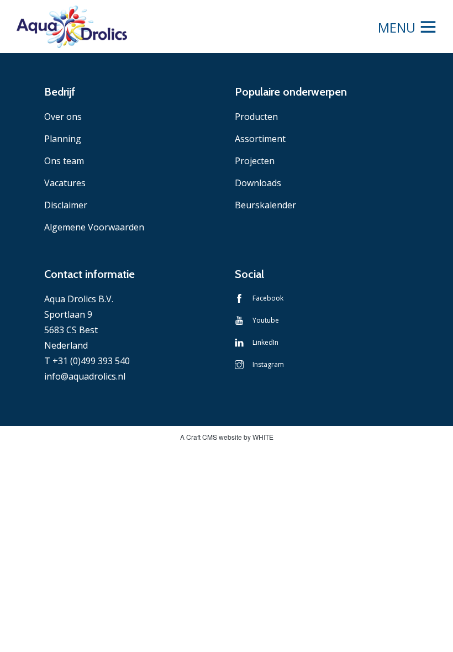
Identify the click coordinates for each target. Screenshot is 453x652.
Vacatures (65, 183)
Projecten (255, 161)
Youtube (265, 320)
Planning (62, 139)
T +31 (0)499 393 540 (87, 361)
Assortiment (260, 139)
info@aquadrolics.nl (84, 376)
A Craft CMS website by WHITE (226, 436)
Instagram (268, 364)
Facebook (267, 298)
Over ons (63, 117)
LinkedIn (265, 342)
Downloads (258, 183)
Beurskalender (265, 205)
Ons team (64, 161)
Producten (256, 117)
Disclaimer (65, 205)
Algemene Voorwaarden (94, 227)
